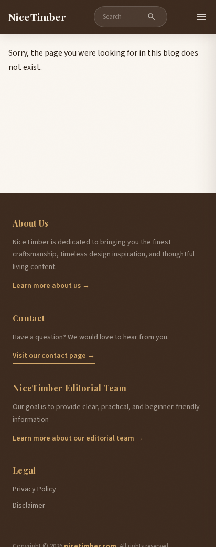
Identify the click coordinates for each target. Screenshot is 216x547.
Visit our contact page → (54, 355)
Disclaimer (29, 505)
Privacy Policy (34, 489)
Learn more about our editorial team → (78, 438)
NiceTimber (37, 17)
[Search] (151, 17)
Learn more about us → (51, 286)
